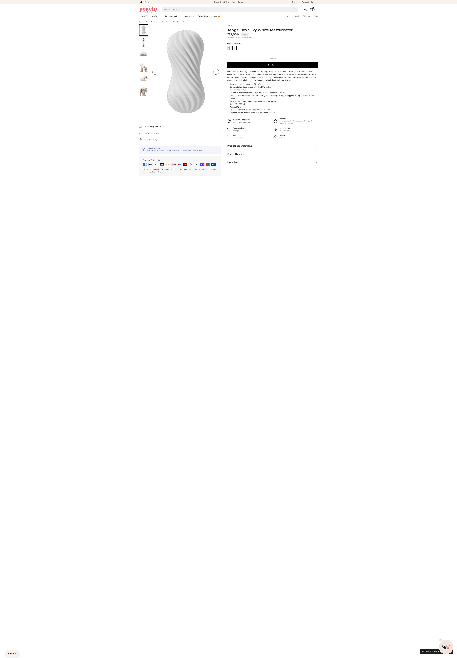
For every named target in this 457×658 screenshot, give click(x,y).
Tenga (229, 25)
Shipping (237, 37)
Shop (147, 22)
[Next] (216, 72)
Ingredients (233, 162)
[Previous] (155, 72)
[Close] (440, 640)
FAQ (297, 16)
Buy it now (272, 65)
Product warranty (150, 140)
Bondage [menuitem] (188, 16)
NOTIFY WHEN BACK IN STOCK (436, 651)
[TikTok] (149, 2)
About (289, 16)
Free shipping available (152, 127)
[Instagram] (145, 2)
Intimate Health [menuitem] (172, 16)
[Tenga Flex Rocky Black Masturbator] (229, 48)
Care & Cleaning (235, 154)
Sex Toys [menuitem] (155, 16)
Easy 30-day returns (151, 133)
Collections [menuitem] (203, 16)
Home (141, 22)
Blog (316, 16)
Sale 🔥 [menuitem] (217, 16)
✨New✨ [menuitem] (143, 16)
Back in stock (155, 22)
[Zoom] (217, 29)
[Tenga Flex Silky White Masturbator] (234, 48)
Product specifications (239, 145)
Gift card (306, 16)
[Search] (295, 9)
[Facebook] (141, 2)
